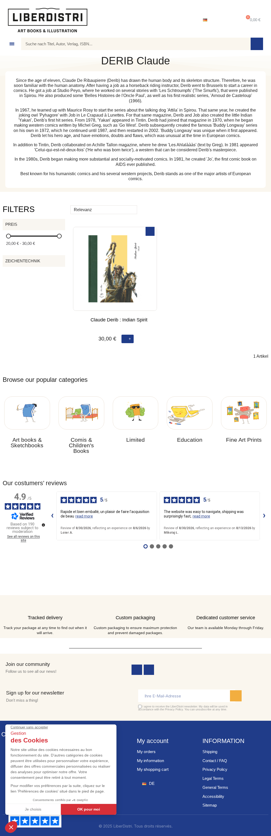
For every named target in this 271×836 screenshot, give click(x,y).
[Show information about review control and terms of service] (43, 525)
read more (84, 516)
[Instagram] (149, 670)
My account (152, 740)
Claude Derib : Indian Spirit (119, 319)
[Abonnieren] (236, 695)
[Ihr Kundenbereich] (225, 20)
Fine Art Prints (244, 440)
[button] (252, 20)
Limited (135, 440)
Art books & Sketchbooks (27, 442)
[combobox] (132, 44)
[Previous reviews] (52, 516)
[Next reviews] (264, 516)
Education (189, 440)
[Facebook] (137, 670)
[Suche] (257, 44)
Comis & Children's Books (81, 445)
